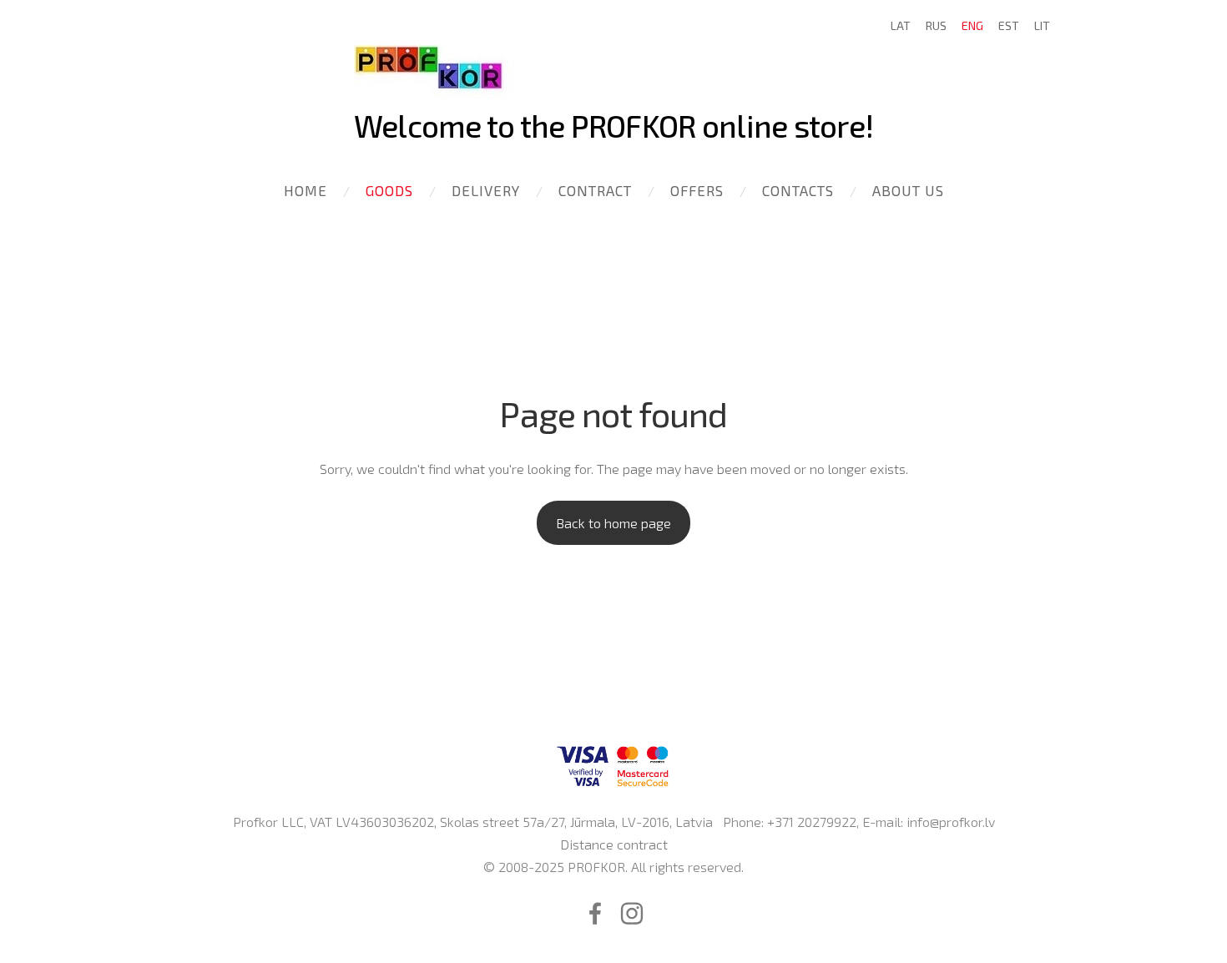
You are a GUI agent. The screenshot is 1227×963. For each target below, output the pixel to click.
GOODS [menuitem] (389, 190)
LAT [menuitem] (901, 25)
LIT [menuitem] (1042, 25)
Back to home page (613, 523)
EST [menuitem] (1008, 25)
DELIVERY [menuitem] (486, 190)
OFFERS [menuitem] (697, 190)
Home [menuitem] (305, 190)
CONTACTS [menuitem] (798, 190)
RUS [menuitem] (936, 25)
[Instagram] (632, 913)
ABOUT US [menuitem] (908, 190)
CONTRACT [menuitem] (595, 190)
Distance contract (614, 844)
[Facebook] (595, 913)
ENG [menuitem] (972, 25)
